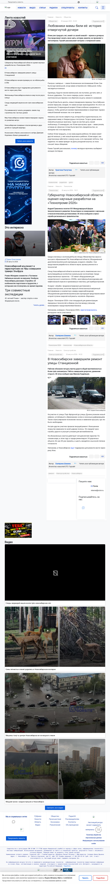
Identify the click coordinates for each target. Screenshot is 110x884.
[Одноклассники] (96, 163)
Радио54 (53, 8)
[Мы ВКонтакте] (18, 185)
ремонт (51, 473)
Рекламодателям (72, 819)
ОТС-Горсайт (70, 175)
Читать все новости (25, 141)
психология (53, 182)
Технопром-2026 (55, 345)
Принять (85, 878)
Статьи (42, 8)
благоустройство (63, 473)
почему (74, 148)
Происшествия (55, 819)
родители (63, 182)
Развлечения (55, 825)
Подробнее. (67, 866)
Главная (50, 17)
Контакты (82, 8)
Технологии (68, 186)
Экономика (55, 822)
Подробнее (100, 878)
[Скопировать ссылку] (102, 163)
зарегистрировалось (88, 310)
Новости (22, 8)
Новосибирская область (83, 345)
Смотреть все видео (55, 808)
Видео (32, 8)
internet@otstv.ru (97, 490)
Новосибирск (77, 473)
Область (37, 822)
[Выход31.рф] (18, 530)
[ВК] (91, 163)
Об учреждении (72, 825)
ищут (73, 448)
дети (71, 182)
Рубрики (37, 816)
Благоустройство (70, 350)
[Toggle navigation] (103, 7)
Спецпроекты (67, 8)
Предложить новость (15, 2)
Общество (67, 17)
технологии (67, 345)
